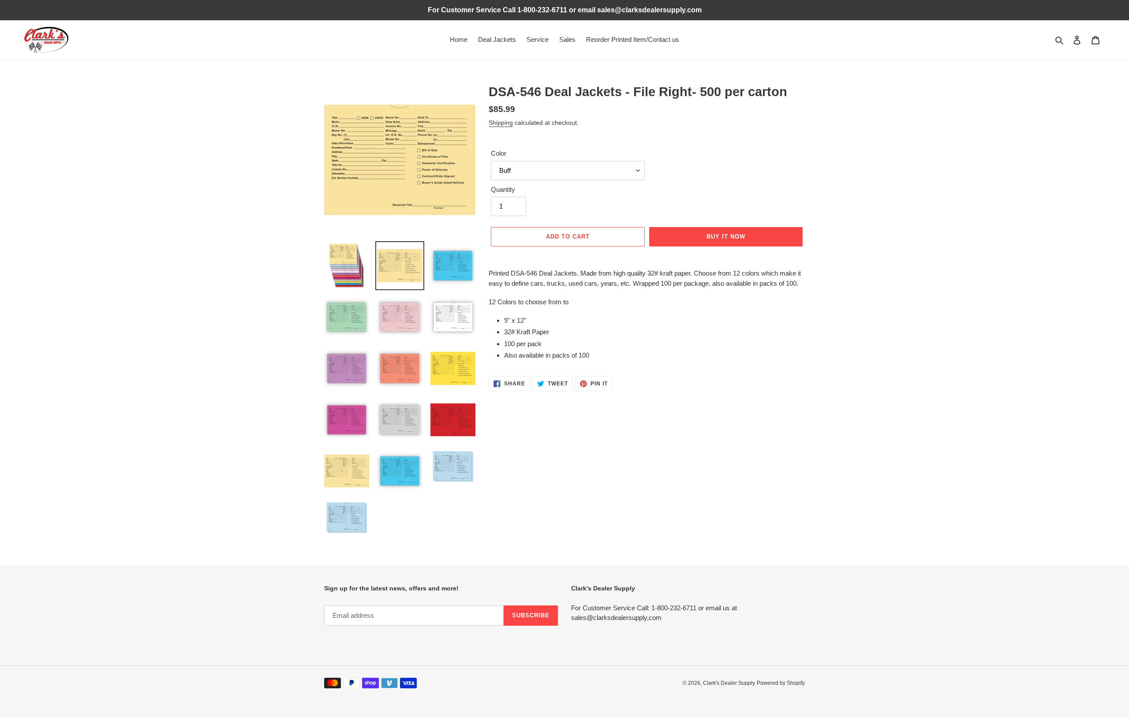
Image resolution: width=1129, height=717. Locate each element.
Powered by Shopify (781, 683)
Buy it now (726, 236)
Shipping (501, 122)
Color (498, 153)
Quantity (503, 189)
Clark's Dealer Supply (729, 683)
